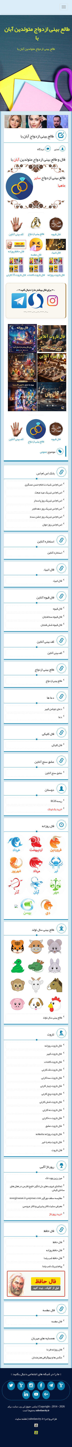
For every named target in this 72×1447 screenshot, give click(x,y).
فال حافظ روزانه (54, 1250)
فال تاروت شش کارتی (51, 1101)
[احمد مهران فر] (57, 122)
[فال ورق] (22, 397)
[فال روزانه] (22, 339)
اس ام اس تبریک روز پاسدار (48, 500)
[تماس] (21, 1385)
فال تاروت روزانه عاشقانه (49, 1134)
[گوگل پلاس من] (46, 1394)
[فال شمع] (22, 368)
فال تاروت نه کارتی (52, 1110)
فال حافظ (57, 1242)
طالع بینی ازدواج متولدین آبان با (37, 33)
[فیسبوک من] (41, 1385)
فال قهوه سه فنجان (52, 616)
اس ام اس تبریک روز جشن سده (46, 516)
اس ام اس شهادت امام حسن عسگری (43, 484)
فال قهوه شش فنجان (51, 624)
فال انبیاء (57, 580)
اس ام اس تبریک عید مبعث (48, 492)
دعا (60, 717)
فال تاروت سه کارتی (51, 1077)
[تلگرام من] (51, 1385)
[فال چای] (51, 397)
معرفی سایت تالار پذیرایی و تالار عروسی (42, 1206)
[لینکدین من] (26, 1394)
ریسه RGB (56, 801)
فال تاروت (57, 1150)
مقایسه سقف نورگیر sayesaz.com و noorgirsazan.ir (36, 1198)
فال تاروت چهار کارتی (51, 1085)
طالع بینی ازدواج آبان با (37, 136)
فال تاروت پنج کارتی (51, 1093)
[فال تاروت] (51, 339)
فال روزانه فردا (54, 1349)
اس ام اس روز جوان (52, 524)
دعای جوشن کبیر (53, 709)
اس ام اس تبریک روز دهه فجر (47, 508)
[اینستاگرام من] (31, 1385)
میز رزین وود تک (53, 1178)
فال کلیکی (57, 745)
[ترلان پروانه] (36, 122)
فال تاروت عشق (54, 1126)
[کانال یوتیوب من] (36, 1394)
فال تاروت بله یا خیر (52, 1142)
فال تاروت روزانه (53, 1045)
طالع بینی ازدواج (54, 680)
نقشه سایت (21, 1418)
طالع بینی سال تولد (52, 1017)
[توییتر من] (11, 1385)
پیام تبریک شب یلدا (52, 1266)
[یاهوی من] (61, 1385)
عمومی (43, 451)
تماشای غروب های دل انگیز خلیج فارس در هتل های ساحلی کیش (37, 1188)
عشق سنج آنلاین (53, 773)
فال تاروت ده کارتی (52, 1117)
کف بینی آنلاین (54, 652)
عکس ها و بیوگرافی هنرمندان (47, 1357)
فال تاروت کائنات (53, 1061)
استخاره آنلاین (54, 552)
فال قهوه (57, 608)
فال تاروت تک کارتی (52, 1069)
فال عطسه (56, 1321)
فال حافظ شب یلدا (53, 1258)
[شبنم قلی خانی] (15, 122)
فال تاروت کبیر (54, 1053)
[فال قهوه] (51, 368)
